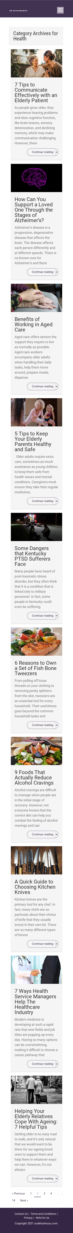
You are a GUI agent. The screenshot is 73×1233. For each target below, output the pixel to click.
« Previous (18, 1193)
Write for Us (42, 1217)
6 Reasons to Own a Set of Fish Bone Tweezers (36, 668)
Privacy (28, 1217)
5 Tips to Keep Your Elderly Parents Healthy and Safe (33, 442)
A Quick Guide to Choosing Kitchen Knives (35, 887)
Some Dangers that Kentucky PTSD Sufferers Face (32, 556)
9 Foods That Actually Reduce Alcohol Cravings (34, 777)
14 (13, 1200)
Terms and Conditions (43, 1213)
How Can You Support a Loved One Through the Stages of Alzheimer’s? (34, 209)
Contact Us (21, 1213)
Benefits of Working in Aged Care (34, 324)
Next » (24, 1200)
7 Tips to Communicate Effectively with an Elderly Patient (36, 93)
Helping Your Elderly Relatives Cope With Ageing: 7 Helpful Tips (36, 1119)
